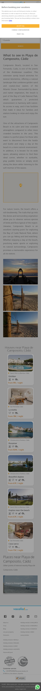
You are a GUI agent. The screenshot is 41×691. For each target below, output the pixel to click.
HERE (10, 20)
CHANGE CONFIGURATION (20, 30)
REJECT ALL (20, 34)
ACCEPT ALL (20, 26)
